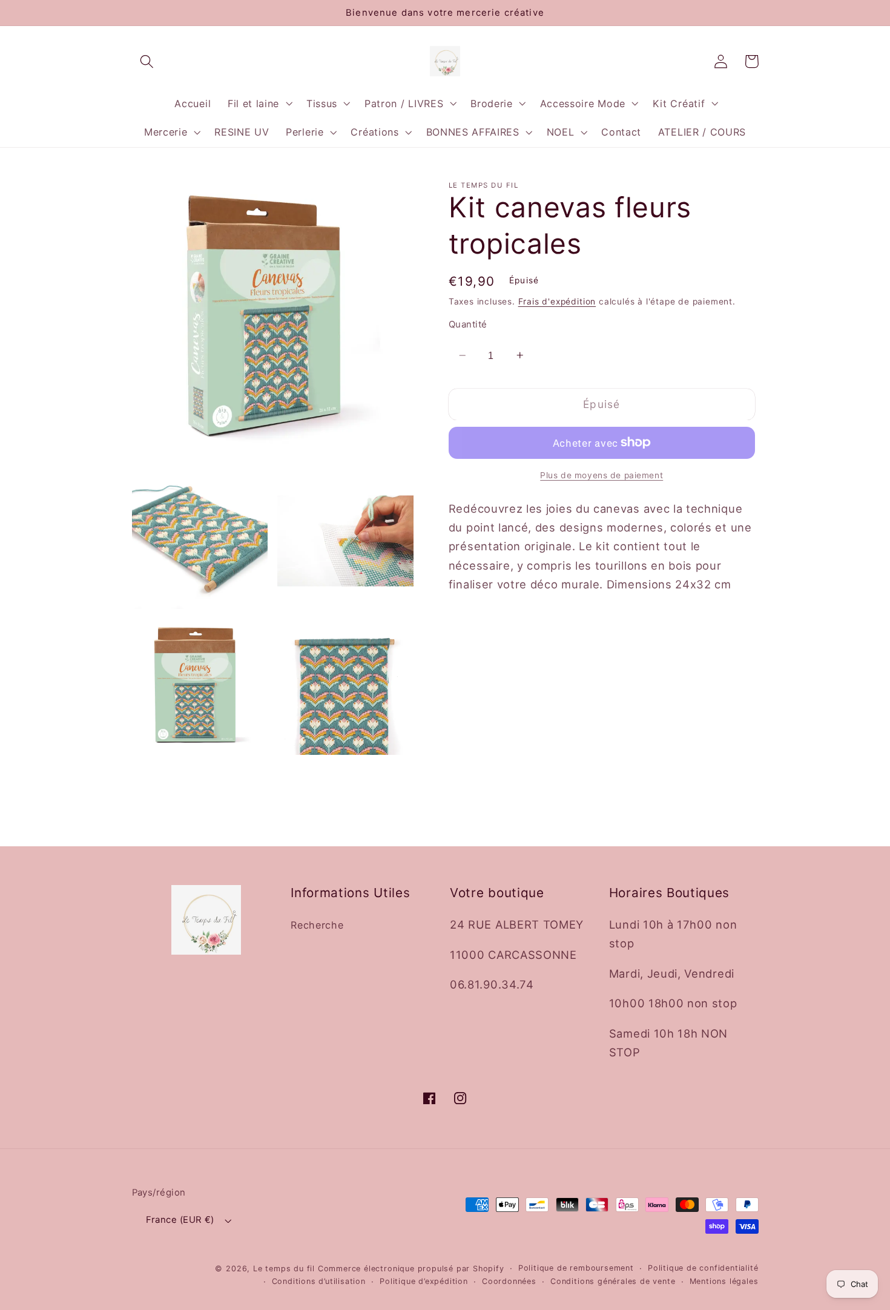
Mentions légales (724, 1281)
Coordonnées (509, 1281)
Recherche (317, 925)
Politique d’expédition (424, 1281)
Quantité (468, 324)
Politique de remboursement (576, 1267)
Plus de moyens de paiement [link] (601, 475)
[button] (147, 61)
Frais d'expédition (557, 301)
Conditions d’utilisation (319, 1281)
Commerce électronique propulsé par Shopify (411, 1268)
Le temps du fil (284, 1268)
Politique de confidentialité (703, 1267)
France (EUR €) (180, 1219)
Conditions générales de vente (612, 1281)
